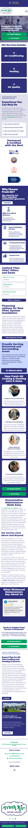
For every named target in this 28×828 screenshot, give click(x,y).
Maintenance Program (11, 508)
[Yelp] (12, 818)
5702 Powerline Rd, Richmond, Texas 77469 (14, 745)
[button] (14, 3)
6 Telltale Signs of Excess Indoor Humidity (12, 716)
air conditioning (9, 117)
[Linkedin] (15, 818)
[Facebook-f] (9, 818)
